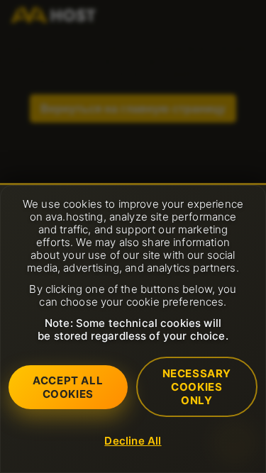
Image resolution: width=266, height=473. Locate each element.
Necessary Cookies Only (196, 387)
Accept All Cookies (68, 387)
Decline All (132, 440)
